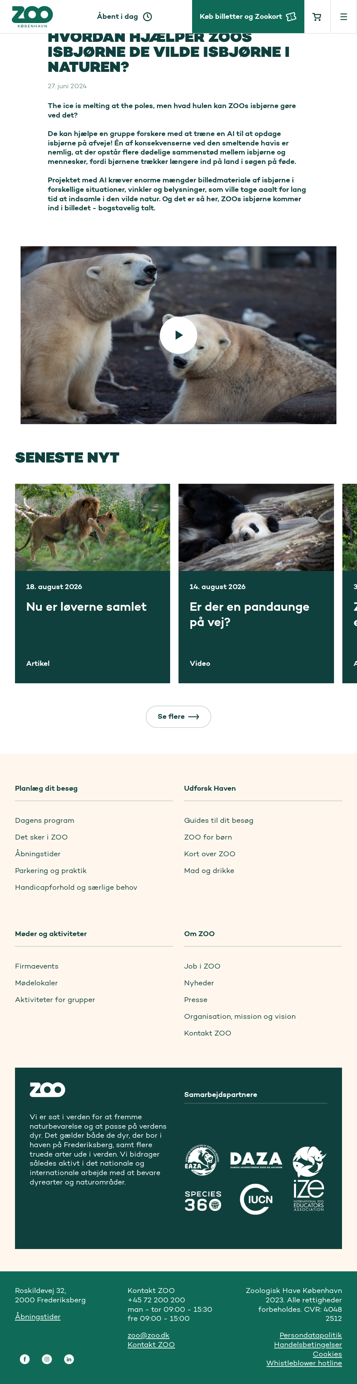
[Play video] (178, 335)
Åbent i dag (117, 16)
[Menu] (344, 16)
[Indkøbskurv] (317, 16)
